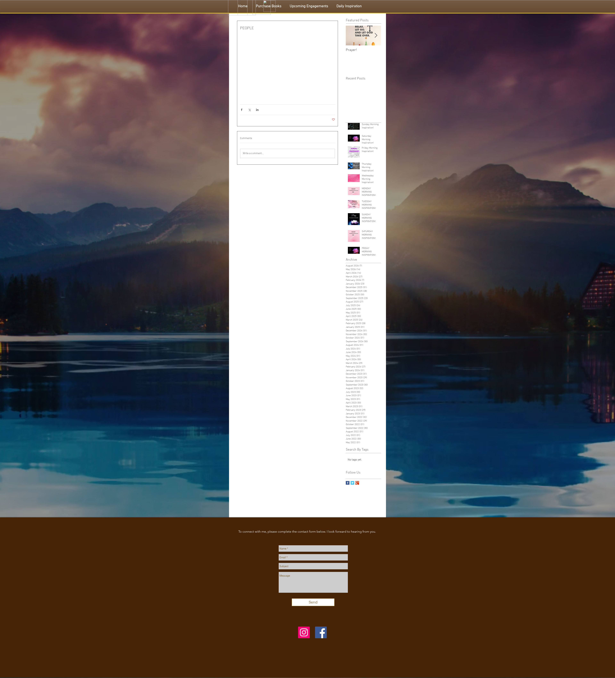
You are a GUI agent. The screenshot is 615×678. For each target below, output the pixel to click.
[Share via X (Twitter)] (249, 109)
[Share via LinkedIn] (257, 109)
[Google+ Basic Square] (357, 483)
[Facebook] (321, 632)
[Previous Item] (350, 35)
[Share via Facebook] (241, 109)
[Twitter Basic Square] (352, 483)
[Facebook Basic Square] (347, 483)
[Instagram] (304, 632)
